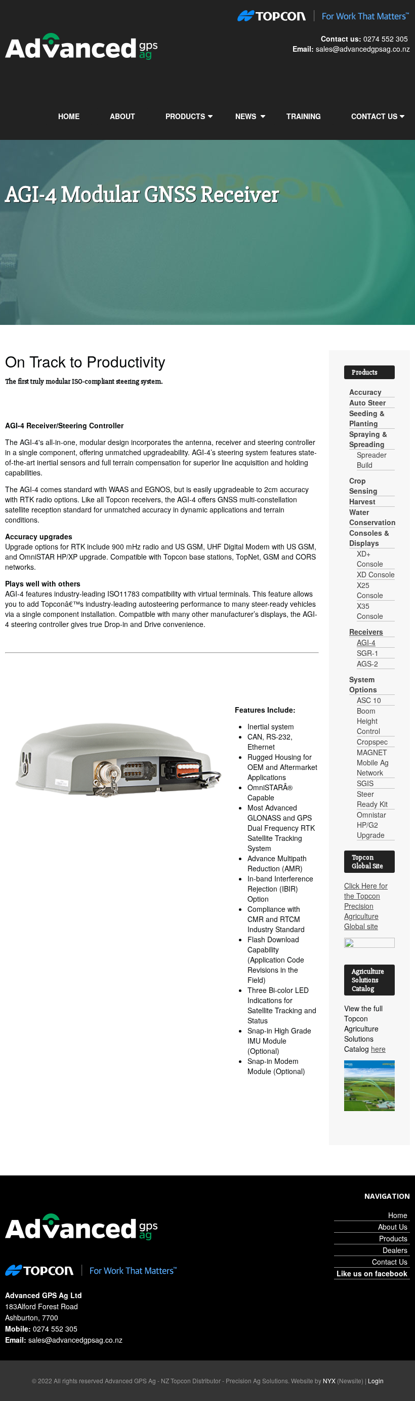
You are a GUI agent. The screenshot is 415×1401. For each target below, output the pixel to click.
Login (376, 1380)
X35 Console (370, 611)
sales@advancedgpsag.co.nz (363, 49)
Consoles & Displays (369, 538)
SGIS (365, 783)
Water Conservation (372, 517)
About (122, 116)
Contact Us (374, 116)
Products (185, 116)
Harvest (362, 501)
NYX (329, 1380)
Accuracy (365, 392)
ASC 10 (369, 700)
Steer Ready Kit (372, 799)
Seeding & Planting (367, 418)
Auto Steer (367, 402)
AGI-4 (366, 642)
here (378, 1049)
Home (68, 116)
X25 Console (370, 590)
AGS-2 (367, 663)
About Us (392, 1227)
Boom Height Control (368, 721)
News (245, 116)
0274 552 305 (385, 38)
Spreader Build (372, 460)
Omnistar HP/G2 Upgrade (371, 824)
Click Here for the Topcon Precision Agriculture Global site (366, 905)
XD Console (376, 574)
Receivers (366, 631)
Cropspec (372, 741)
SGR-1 (368, 653)
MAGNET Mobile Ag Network (373, 762)
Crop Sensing (363, 485)
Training (303, 116)
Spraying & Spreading (368, 439)
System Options (363, 684)
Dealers (395, 1250)
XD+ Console (370, 558)
